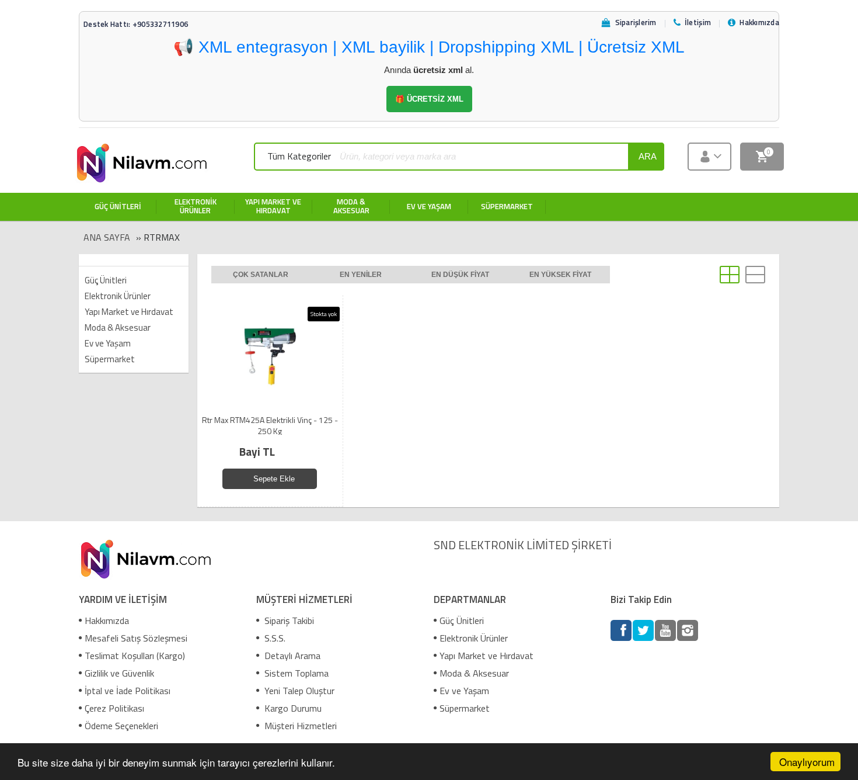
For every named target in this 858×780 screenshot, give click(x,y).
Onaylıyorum (807, 761)
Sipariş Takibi (288, 620)
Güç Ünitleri (106, 280)
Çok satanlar (260, 275)
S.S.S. (273, 638)
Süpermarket (110, 359)
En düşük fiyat (460, 275)
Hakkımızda (107, 620)
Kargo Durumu (292, 708)
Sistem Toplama (295, 673)
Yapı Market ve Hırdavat (129, 311)
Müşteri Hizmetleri (299, 726)
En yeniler (361, 275)
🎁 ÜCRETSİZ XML (429, 99)
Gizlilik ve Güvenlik (119, 673)
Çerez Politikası (114, 708)
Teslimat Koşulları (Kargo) (135, 656)
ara (648, 156)
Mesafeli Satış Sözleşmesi (136, 638)
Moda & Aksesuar (118, 327)
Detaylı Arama (291, 656)
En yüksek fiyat (560, 275)
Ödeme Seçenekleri (121, 726)
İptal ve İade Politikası (127, 691)
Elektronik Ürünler (118, 296)
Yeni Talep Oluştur (298, 691)
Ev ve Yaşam (108, 343)
